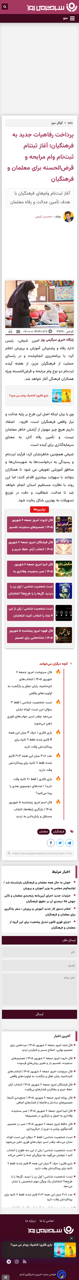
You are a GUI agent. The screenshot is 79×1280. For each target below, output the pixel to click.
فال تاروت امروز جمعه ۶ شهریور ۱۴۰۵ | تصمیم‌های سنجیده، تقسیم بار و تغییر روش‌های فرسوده (31, 525)
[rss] (24, 1262)
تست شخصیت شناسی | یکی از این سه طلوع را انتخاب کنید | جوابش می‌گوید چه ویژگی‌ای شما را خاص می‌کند (39, 1153)
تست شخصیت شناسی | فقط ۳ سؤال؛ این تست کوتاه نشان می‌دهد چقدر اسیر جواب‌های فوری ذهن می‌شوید (29, 713)
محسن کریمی (43, 216)
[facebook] (51, 844)
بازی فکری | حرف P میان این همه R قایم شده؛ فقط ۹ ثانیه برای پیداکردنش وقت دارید (30, 739)
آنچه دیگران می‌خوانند (53, 664)
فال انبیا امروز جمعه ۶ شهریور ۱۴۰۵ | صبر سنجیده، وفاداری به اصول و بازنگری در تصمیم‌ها (33, 569)
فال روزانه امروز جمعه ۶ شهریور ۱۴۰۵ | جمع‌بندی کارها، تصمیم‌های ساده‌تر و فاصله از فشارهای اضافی (39, 1100)
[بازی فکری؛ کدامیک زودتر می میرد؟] (65, 1250)
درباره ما (31, 1220)
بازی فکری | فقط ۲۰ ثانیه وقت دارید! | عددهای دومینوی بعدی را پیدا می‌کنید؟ (31, 786)
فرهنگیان (58, 831)
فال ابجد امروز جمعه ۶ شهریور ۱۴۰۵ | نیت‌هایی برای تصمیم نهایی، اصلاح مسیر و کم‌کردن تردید (41, 1048)
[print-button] (10, 331)
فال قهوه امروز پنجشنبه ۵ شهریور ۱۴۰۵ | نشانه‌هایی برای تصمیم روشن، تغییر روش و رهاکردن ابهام (31, 635)
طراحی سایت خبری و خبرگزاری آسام (38, 1274)
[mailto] (17, 331)
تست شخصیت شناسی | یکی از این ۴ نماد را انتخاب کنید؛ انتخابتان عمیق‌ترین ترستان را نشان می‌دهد (31, 613)
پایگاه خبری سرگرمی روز (57, 340)
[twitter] (60, 844)
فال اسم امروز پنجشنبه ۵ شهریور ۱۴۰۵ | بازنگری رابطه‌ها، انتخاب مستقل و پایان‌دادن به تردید (30, 809)
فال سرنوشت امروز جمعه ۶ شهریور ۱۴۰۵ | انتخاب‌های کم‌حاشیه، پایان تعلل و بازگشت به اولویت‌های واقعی (30, 683)
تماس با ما (47, 1220)
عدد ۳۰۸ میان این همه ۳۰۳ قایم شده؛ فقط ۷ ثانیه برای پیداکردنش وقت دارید (30, 763)
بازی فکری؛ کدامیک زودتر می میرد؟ (31, 1245)
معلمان (43, 831)
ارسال (39, 1014)
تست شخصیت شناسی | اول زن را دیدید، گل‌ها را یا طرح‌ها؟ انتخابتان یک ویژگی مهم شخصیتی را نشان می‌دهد (31, 591)
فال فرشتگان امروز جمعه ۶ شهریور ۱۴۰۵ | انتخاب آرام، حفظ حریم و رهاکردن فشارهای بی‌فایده (30, 547)
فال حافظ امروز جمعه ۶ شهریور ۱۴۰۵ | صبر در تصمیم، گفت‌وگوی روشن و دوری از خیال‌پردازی (39, 1126)
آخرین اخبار (62, 1036)
